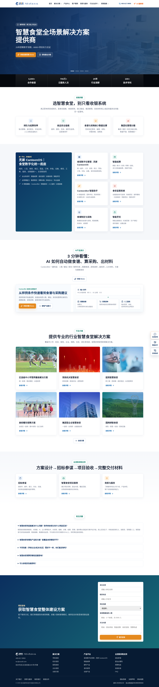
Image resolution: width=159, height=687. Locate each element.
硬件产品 (87, 665)
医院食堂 (56, 665)
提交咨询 (122, 637)
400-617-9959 (126, 3)
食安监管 (87, 668)
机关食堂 (56, 661)
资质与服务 (84, 3)
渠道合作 (46, 679)
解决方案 (57, 3)
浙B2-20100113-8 (118, 683)
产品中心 (67, 3)
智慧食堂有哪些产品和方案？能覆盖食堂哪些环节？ (39, 540)
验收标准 (118, 668)
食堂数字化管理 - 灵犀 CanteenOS (95, 658)
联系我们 (38, 679)
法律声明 (132, 679)
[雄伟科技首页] (27, 3)
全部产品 (87, 671)
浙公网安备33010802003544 (134, 683)
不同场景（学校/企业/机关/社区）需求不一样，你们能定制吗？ (44, 548)
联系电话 (103, 594)
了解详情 (23, 55)
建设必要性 (119, 661)
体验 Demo (81, 279)
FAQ (116, 671)
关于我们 (19, 679)
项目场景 (103, 604)
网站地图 (140, 679)
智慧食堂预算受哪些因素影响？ (32, 555)
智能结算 (87, 661)
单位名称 (103, 585)
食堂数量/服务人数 (106, 613)
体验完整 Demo (28, 306)
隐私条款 (123, 679)
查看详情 (80, 175)
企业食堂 (56, 668)
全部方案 (81, 440)
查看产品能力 (46, 306)
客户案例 (75, 3)
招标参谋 (118, 658)
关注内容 (103, 623)
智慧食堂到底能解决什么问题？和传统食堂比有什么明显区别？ (44, 526)
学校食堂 (56, 658)
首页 (50, 3)
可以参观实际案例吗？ (28, 563)
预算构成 (118, 665)
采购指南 (104, 3)
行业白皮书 (93, 3)
